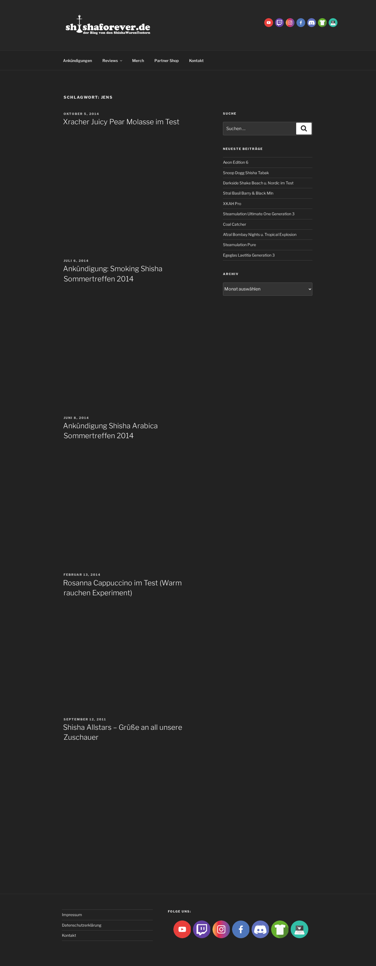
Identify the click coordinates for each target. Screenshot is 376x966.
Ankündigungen (77, 60)
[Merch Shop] (322, 22)
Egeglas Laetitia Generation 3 (249, 255)
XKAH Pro (232, 203)
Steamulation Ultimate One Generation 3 (259, 213)
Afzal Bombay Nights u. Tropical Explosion (259, 234)
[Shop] (333, 22)
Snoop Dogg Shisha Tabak (246, 172)
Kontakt (196, 60)
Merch (138, 60)
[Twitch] (279, 22)
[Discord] (312, 22)
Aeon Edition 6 (235, 162)
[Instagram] (290, 22)
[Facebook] (301, 22)
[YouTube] (269, 22)
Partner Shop (166, 60)
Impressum (72, 914)
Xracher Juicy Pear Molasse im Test (121, 121)
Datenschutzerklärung (81, 925)
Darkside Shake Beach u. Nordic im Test (258, 183)
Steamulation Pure (239, 244)
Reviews (110, 60)
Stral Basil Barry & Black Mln (248, 193)
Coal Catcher (234, 224)
